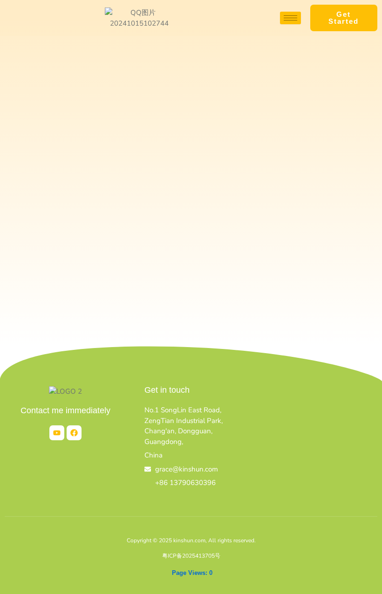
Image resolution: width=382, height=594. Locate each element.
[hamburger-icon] (290, 18)
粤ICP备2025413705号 (191, 556)
